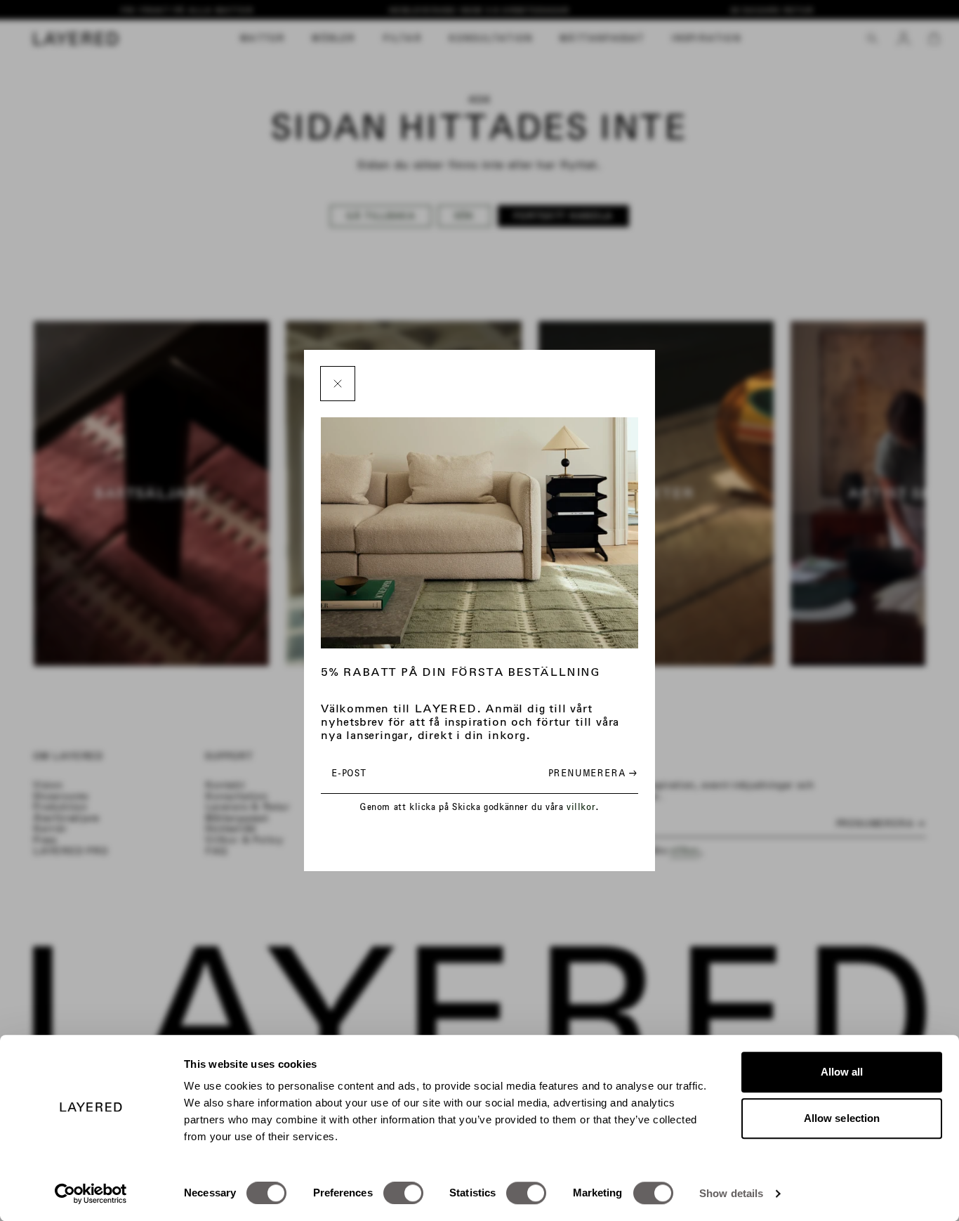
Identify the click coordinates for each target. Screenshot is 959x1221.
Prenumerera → (592, 773)
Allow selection (842, 1118)
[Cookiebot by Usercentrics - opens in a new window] (90, 1193)
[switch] (403, 1193)
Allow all (842, 1072)
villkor (581, 807)
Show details (731, 1193)
